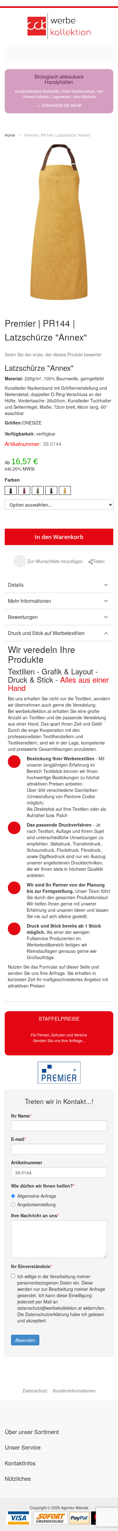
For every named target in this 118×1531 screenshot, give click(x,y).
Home (10, 135)
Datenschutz (35, 1390)
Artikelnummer (26, 1162)
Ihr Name (20, 1116)
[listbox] (59, 491)
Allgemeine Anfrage (36, 1196)
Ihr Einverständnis (30, 1266)
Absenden (25, 1340)
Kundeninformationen (74, 1390)
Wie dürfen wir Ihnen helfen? (42, 1186)
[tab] (59, 585)
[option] (11, 490)
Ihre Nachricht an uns (34, 1215)
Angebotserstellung (36, 1204)
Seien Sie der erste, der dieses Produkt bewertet (53, 354)
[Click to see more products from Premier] (59, 1073)
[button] (48, 561)
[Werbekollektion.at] (59, 25)
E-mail (17, 1139)
